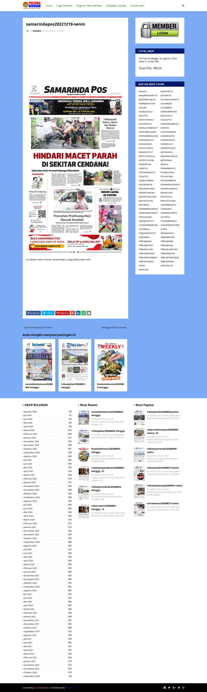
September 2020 (48, 676)
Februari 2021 (48, 657)
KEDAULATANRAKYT (148, 127)
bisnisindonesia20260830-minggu (106, 450)
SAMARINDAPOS (168, 204)
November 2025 (48, 445)
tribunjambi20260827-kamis (163, 467)
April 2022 (48, 605)
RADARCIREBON (168, 180)
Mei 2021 (48, 646)
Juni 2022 (48, 597)
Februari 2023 (48, 568)
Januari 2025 (48, 482)
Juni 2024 (48, 508)
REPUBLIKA (144, 204)
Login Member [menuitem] (64, 5)
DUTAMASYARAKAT (170, 99)
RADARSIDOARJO (147, 188)
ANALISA (143, 91)
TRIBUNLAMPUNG (169, 249)
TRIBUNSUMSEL (146, 261)
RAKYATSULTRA (168, 200)
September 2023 (48, 542)
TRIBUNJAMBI (167, 241)
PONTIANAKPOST (147, 172)
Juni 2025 (48, 463)
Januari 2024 (48, 527)
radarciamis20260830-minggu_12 (104, 507)
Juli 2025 (48, 460)
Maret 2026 (48, 430)
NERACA (164, 164)
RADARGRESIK (146, 184)
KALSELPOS (166, 119)
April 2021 (48, 650)
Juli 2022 (48, 594)
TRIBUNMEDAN (168, 253)
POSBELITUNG (167, 172)
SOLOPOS (165, 216)
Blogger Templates (74, 687)
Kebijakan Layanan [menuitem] (116, 5)
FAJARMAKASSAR (147, 103)
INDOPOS (143, 115)
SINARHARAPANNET (148, 212)
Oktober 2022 (48, 583)
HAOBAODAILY (146, 111)
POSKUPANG (167, 176)
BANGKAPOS (167, 91)
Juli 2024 (48, 504)
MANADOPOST (146, 152)
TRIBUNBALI (144, 237)
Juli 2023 (48, 549)
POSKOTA (143, 176)
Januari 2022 (48, 616)
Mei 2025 (48, 467)
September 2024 (48, 497)
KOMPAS (165, 127)
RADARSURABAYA (169, 188)
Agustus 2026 (48, 411)
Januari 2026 (48, 437)
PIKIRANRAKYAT (168, 168)
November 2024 (48, 489)
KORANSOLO (167, 144)
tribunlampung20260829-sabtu (164, 485)
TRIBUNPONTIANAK (170, 257)
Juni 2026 (48, 419)
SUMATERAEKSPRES (170, 225)
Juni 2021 (48, 642)
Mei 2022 (48, 601)
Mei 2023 (48, 556)
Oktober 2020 (48, 672)
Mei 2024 (48, 512)
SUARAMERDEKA (169, 221)
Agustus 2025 (48, 456)
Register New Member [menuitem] (89, 5)
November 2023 (48, 534)
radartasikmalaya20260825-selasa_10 (163, 431)
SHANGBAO (166, 208)
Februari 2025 (48, 478)
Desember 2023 (48, 530)
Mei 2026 (48, 422)
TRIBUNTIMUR (167, 261)
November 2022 (48, 579)
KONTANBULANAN (147, 131)
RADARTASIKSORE (147, 196)
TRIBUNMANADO (147, 253)
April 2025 (48, 471)
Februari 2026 (48, 433)
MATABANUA (167, 152)
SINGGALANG (145, 216)
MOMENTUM (145, 164)
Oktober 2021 (48, 627)
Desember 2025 (48, 441)
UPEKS (142, 265)
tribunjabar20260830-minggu (108, 430)
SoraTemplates (41, 687)
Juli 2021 (48, 638)
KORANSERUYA (146, 140)
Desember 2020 (48, 664)
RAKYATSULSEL (146, 200)
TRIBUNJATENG (146, 245)
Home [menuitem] (49, 5)
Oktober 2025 (48, 448)
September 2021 (48, 631)
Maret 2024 (48, 519)
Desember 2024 (48, 486)
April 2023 (48, 560)
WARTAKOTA (167, 265)
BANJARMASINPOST (148, 95)
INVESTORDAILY (146, 119)
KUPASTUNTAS (146, 148)
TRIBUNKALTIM (146, 249)
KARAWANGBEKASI (170, 123)
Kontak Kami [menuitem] (137, 5)
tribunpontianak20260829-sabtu (162, 450)
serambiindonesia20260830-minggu (39, 386)
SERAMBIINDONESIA (148, 208)
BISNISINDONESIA (147, 99)
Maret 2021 (48, 653)
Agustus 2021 (48, 635)
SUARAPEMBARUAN (148, 225)
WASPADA (144, 269)
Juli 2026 (48, 415)
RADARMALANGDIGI (170, 184)
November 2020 (48, 668)
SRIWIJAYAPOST (146, 221)
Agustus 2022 (48, 590)
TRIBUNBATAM (167, 237)
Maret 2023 (48, 564)
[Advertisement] (75, 59)
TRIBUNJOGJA (167, 245)
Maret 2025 (48, 474)
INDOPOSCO (167, 115)
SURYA (164, 229)
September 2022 (48, 586)
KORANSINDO (145, 144)
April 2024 (48, 515)
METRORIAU (166, 160)
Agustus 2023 (48, 545)
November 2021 (48, 623)
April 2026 (48, 426)
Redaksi (37, 30)
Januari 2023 (48, 571)
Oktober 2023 (48, 538)
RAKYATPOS (166, 196)
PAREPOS (143, 168)
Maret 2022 (48, 609)
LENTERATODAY (168, 148)
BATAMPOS (166, 95)
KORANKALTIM (167, 135)
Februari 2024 (48, 523)
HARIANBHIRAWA (169, 111)
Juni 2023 (48, 553)
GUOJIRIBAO (166, 107)
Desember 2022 (48, 575)
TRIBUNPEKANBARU (148, 257)
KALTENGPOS (145, 123)
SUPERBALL (144, 229)
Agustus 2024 (48, 501)
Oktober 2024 (48, 493)
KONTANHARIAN (168, 131)
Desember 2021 (48, 620)
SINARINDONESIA (169, 212)
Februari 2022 (48, 612)
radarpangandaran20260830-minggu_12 (108, 469)
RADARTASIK (167, 192)
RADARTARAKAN (146, 192)
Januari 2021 (48, 661)
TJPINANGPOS (167, 233)
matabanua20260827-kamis (163, 503)
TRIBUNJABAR (145, 241)
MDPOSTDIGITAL (147, 156)
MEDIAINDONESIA (169, 156)
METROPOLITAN (146, 160)
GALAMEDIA (166, 103)
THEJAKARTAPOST (147, 233)
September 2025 (48, 452)
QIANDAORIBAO (146, 180)
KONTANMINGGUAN (148, 135)
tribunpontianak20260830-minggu (106, 488)
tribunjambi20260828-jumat (163, 411)
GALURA (143, 107)
